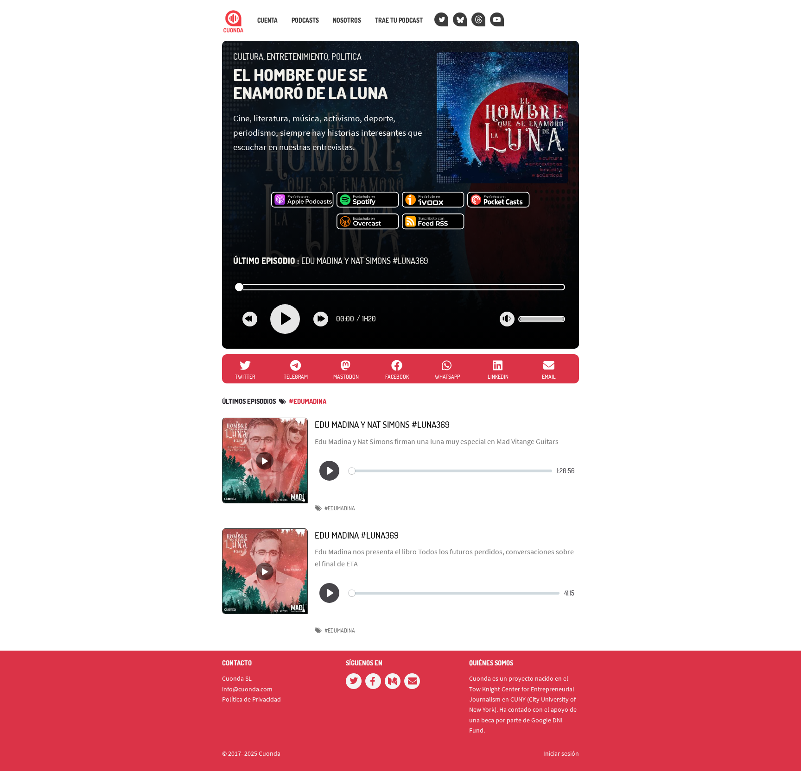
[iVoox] (433, 200)
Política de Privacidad (251, 699)
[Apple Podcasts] (302, 200)
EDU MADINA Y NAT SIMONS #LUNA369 (330, 261)
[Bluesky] (460, 19)
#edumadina (307, 401)
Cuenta (267, 20)
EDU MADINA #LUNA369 (357, 535)
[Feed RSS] (433, 221)
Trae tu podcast (399, 20)
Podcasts (305, 20)
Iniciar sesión (561, 753)
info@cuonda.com (247, 689)
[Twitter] (441, 19)
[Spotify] (368, 200)
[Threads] (478, 19)
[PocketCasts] (498, 200)
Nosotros (347, 20)
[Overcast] (368, 221)
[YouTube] (497, 19)
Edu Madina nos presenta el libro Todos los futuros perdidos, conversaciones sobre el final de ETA (444, 557)
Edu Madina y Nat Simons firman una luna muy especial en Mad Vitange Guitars (437, 441)
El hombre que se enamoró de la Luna (310, 84)
